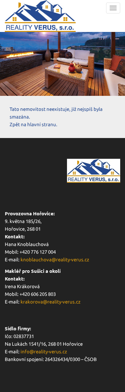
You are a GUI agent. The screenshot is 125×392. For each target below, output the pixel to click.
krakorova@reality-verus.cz (50, 301)
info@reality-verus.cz (44, 351)
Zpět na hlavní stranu (33, 124)
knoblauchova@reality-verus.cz (55, 259)
